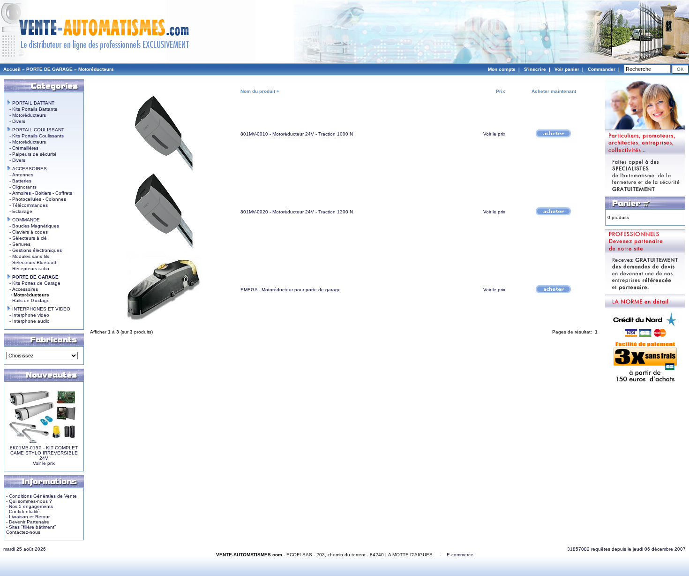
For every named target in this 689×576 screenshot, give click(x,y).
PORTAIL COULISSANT (37, 129)
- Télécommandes (27, 205)
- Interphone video (28, 315)
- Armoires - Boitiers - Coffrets (39, 193)
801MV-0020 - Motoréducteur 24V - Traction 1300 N (296, 211)
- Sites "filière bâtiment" (31, 527)
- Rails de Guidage (28, 300)
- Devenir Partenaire (27, 521)
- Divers (16, 121)
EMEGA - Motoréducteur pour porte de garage (290, 289)
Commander (601, 69)
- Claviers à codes (27, 232)
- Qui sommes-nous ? (29, 501)
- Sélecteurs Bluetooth (32, 262)
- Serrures (18, 244)
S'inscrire (535, 69)
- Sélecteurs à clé (27, 238)
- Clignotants (22, 186)
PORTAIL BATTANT (32, 103)
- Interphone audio (28, 321)
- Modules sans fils (28, 256)
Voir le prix (44, 463)
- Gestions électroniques (34, 250)
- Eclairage (19, 211)
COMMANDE (25, 219)
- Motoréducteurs (26, 115)
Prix (500, 91)
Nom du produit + (259, 91)
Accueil (12, 69)
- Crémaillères (22, 148)
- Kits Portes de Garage (33, 283)
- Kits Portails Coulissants (35, 135)
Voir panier (566, 69)
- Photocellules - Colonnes (36, 199)
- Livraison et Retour (28, 516)
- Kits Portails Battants (32, 109)
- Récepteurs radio (28, 268)
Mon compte (502, 69)
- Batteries (19, 180)
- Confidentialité (23, 511)
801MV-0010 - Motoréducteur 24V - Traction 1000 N (296, 133)
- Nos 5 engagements (29, 506)
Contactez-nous (23, 532)
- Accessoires (22, 289)
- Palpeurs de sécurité (32, 154)
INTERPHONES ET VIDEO (40, 308)
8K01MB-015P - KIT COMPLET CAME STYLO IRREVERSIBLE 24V (44, 453)
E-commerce (460, 554)
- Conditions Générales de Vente (41, 496)
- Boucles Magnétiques (33, 225)
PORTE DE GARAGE (49, 69)
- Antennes (20, 174)
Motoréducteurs (96, 69)
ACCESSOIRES (29, 168)
